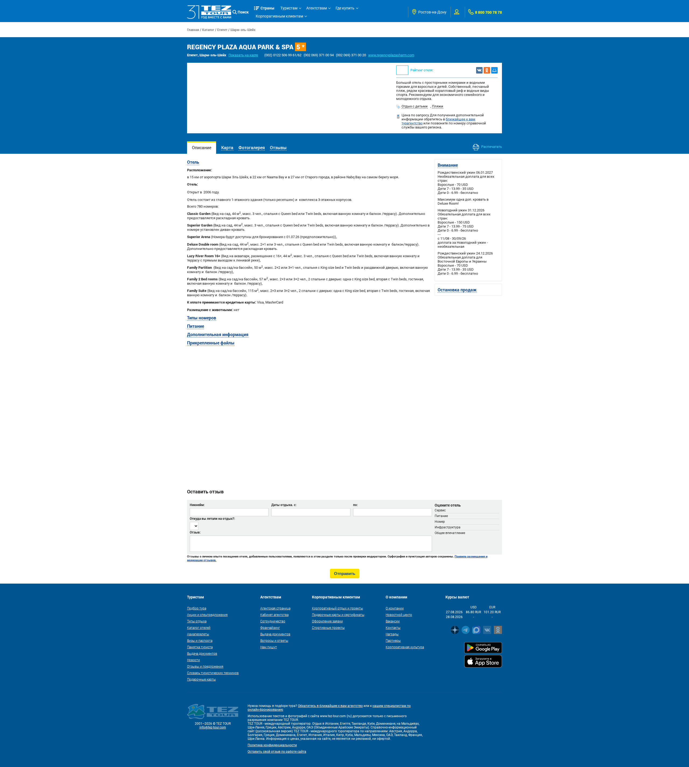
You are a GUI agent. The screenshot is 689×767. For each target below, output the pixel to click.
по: (355, 505)
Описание (201, 147)
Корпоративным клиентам (279, 16)
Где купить (345, 8)
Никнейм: (197, 505)
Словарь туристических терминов (213, 673)
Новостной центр (399, 614)
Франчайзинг (270, 627)
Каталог (208, 29)
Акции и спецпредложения (207, 614)
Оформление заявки (327, 621)
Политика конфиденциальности (272, 745)
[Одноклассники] (487, 70)
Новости (193, 660)
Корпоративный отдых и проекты (337, 608)
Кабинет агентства (274, 614)
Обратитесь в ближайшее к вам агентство (330, 706)
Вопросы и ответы (274, 640)
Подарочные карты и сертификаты (338, 614)
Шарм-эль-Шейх (242, 29)
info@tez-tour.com (212, 727)
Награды (392, 634)
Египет (222, 29)
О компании (395, 608)
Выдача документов (202, 653)
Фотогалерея (251, 147)
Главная (193, 29)
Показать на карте (243, 55)
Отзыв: (195, 532)
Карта (227, 147)
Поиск (243, 12)
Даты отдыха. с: (283, 505)
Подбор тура (196, 608)
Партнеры (393, 640)
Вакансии (393, 621)
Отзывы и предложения (205, 666)
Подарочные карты (201, 679)
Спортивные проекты (328, 627)
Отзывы (278, 147)
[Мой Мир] (494, 70)
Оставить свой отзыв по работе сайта (277, 752)
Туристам (288, 8)
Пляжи (437, 106)
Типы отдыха (196, 621)
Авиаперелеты (198, 634)
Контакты (393, 627)
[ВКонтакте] (479, 70)
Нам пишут (268, 647)
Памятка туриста (200, 647)
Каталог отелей (198, 627)
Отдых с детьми (415, 106)
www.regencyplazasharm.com (391, 55)
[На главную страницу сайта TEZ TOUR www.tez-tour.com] (209, 12)
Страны (268, 8)
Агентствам (316, 8)
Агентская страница (275, 608)
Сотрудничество (272, 621)
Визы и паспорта (199, 640)
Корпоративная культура (405, 647)
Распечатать (491, 147)
